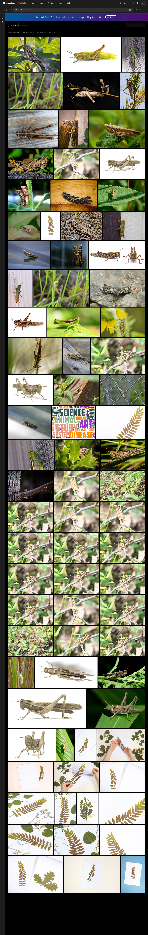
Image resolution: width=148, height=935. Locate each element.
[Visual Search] (130, 10)
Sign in (143, 3)
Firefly (68, 3)
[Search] (16, 9)
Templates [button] (51, 3)
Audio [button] (60, 3)
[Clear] (29, 25)
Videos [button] (32, 3)
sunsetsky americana (49, 32)
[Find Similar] (2, 22)
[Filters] (2, 17)
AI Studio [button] (23, 3)
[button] (134, 3)
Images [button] (41, 3)
